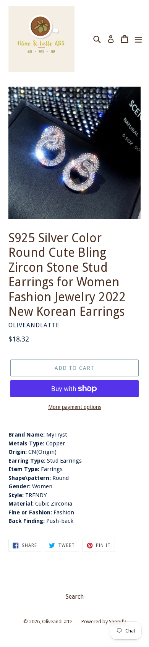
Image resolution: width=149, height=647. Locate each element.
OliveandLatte (57, 621)
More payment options (74, 407)
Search (75, 596)
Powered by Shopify (103, 621)
